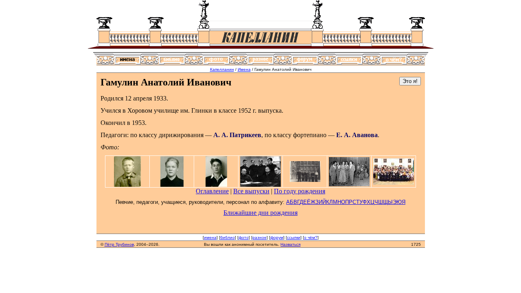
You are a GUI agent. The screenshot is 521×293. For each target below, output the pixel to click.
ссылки (293, 237)
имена (210, 237)
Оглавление (212, 191)
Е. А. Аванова (357, 134)
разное (259, 237)
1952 (244, 110)
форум (276, 237)
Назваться (290, 244)
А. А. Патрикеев (237, 134)
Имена (244, 69)
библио (227, 237)
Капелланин (222, 69)
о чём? (310, 237)
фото (244, 237)
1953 (138, 122)
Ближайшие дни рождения (260, 212)
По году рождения (299, 191)
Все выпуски (251, 191)
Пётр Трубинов (119, 244)
